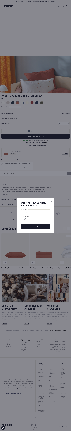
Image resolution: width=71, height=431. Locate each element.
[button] (3, 428)
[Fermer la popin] (51, 201)
